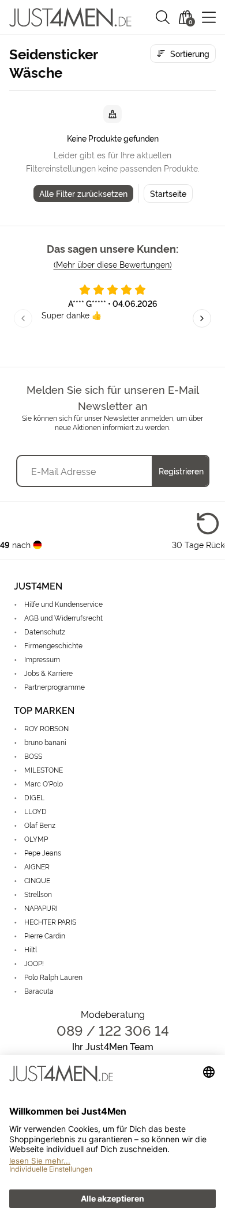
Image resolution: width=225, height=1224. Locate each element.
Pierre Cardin (44, 935)
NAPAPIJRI (41, 908)
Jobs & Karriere (48, 673)
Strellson (38, 894)
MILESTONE (43, 769)
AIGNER (37, 866)
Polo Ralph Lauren (53, 977)
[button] (163, 17)
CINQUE (37, 880)
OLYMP (36, 838)
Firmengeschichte (53, 645)
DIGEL (34, 797)
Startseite (168, 193)
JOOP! (34, 963)
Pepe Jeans (42, 852)
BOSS (33, 756)
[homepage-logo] (70, 17)
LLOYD (35, 811)
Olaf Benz (39, 825)
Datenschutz (44, 631)
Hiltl (30, 949)
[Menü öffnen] (209, 17)
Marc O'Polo (43, 783)
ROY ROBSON (46, 728)
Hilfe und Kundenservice (63, 604)
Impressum (42, 659)
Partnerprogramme (54, 686)
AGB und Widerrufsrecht (63, 617)
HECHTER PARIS (50, 921)
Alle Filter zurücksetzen (83, 193)
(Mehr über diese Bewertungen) (113, 264)
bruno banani (45, 742)
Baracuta (39, 990)
